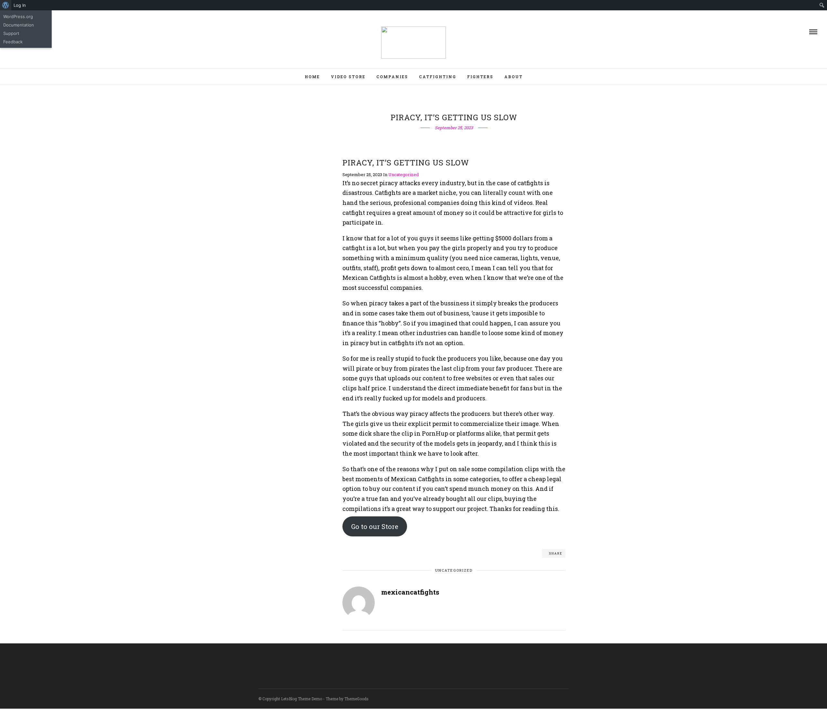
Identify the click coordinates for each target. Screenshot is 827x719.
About (513, 76)
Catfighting (437, 76)
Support (11, 33)
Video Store (348, 76)
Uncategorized (403, 174)
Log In (20, 5)
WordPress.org (18, 16)
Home (312, 76)
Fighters (480, 76)
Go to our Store (374, 526)
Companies (392, 76)
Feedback (13, 41)
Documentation (18, 24)
